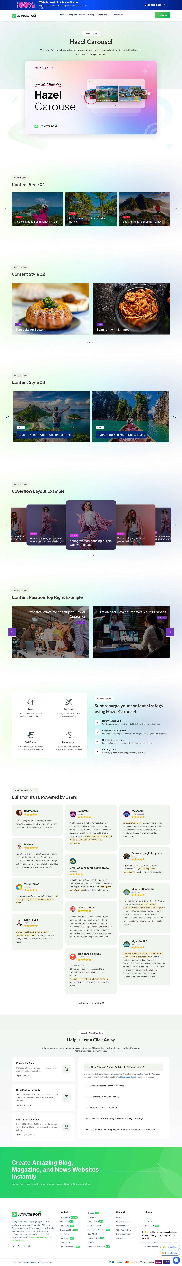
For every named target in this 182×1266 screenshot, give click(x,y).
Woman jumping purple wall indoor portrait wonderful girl (47, 540)
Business (80, 622)
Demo (61, 15)
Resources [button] (102, 15)
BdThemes (31, 1262)
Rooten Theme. (18, 1240)
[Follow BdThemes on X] (19, 1246)
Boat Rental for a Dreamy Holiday (88, 221)
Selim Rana (22, 226)
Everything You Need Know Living (121, 435)
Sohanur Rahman (131, 226)
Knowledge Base (127, 1077)
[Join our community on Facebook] (14, 1246)
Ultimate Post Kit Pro (39, 1237)
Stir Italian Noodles (110, 329)
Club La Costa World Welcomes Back (45, 435)
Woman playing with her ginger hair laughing (13, 537)
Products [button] (117, 15)
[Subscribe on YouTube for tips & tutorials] (24, 1246)
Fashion (33, 533)
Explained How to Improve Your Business (133, 612)
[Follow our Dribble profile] (29, 1246)
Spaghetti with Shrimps (31, 329)
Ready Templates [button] (75, 15)
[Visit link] (43, 1069)
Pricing (91, 15)
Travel (19, 213)
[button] (91, 98)
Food (19, 324)
